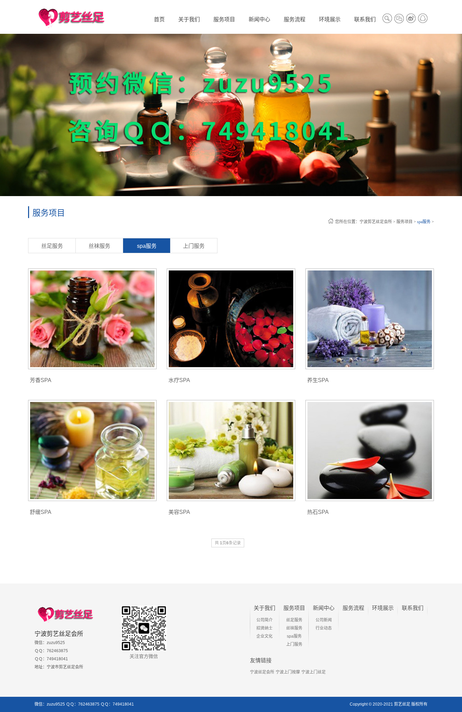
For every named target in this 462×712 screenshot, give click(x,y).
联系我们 (412, 608)
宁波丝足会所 (262, 672)
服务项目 (404, 221)
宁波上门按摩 (288, 672)
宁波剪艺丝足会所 (376, 221)
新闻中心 (323, 608)
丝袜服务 (99, 246)
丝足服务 (52, 246)
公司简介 (264, 620)
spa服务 (424, 221)
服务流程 (353, 608)
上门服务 (194, 246)
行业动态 (324, 628)
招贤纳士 (264, 628)
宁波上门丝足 (313, 672)
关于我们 (264, 608)
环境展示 (383, 608)
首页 (159, 19)
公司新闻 (324, 620)
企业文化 (264, 636)
